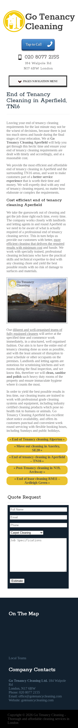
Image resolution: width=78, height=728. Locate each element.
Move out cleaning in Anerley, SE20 (38, 448)
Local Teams (17, 658)
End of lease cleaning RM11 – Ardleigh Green (38, 480)
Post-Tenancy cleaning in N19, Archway (38, 470)
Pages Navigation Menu (40, 81)
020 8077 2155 (42, 57)
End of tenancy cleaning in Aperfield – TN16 (38, 459)
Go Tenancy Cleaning (49, 715)
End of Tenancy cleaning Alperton (37, 439)
